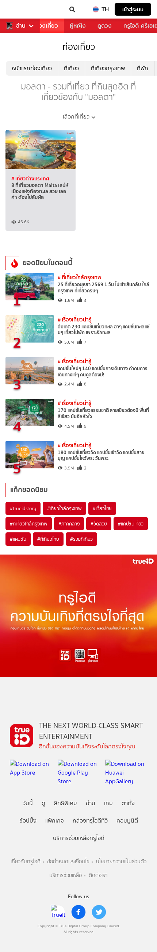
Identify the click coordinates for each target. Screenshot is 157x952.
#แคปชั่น (18, 539)
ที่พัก (142, 68)
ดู (43, 803)
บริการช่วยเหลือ (65, 875)
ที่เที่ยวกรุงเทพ (108, 68)
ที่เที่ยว (71, 68)
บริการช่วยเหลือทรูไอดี (78, 838)
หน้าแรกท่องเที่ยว (32, 68)
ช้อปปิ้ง (28, 820)
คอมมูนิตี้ (127, 820)
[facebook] (78, 912)
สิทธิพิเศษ (65, 803)
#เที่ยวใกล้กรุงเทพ (64, 508)
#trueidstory (23, 508)
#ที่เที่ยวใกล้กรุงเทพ (28, 523)
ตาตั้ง (128, 803)
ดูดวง (104, 25)
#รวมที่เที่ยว (81, 539)
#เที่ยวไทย (102, 508)
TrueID (20, 9)
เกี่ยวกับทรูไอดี (26, 861)
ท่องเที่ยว (46, 25)
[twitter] (99, 912)
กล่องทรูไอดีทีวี (90, 820)
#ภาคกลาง (69, 523)
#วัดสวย (99, 523)
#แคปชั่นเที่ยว (130, 523)
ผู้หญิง (78, 25)
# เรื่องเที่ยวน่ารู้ (74, 319)
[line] (58, 912)
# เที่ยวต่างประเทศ (30, 179)
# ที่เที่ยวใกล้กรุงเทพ (80, 277)
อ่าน (21, 25)
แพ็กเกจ (54, 820)
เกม (108, 803)
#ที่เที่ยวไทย (48, 539)
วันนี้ (28, 803)
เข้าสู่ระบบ (132, 9)
